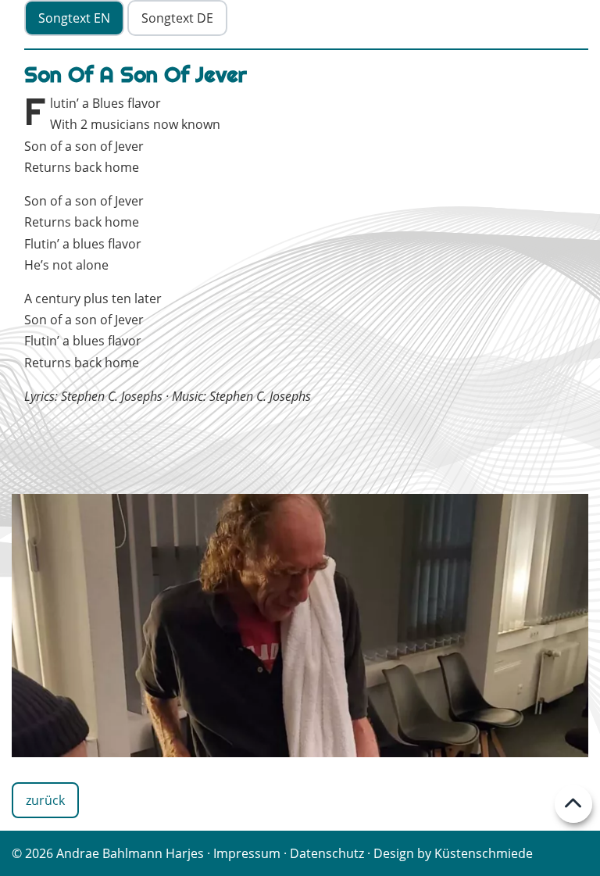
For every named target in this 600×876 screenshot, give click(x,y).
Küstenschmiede (483, 853)
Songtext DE (177, 18)
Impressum (246, 853)
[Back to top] (573, 804)
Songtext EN (74, 18)
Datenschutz (327, 853)
